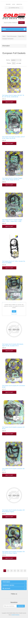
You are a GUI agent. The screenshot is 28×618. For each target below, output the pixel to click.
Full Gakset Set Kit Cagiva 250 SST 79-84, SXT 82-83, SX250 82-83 (13, 96)
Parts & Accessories (12, 36)
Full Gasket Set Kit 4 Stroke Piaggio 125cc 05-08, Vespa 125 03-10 (12, 179)
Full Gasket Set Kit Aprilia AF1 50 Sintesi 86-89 (13, 386)
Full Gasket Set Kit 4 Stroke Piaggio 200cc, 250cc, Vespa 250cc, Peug (12, 220)
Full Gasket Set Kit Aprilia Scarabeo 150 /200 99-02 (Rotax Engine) (13, 552)
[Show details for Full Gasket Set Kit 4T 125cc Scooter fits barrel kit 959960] (14, 246)
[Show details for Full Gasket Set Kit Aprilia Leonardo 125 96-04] (14, 412)
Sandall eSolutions (15, 614)
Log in (13, 4)
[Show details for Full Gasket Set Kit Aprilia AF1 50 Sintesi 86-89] (14, 370)
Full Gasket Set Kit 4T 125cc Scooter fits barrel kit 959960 (13, 262)
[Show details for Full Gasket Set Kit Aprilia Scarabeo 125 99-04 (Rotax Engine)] (14, 495)
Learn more (14, 314)
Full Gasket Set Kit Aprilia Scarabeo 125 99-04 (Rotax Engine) (13, 510)
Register (8, 4)
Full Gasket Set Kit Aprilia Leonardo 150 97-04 (13, 469)
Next (21, 570)
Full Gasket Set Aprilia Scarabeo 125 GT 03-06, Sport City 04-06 (13, 137)
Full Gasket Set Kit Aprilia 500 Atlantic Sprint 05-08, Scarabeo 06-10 (12, 344)
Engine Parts (21, 36)
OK (14, 311)
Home (4, 36)
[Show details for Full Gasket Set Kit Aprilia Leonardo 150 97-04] (14, 453)
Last (25, 570)
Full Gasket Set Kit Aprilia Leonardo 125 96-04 (13, 427)
